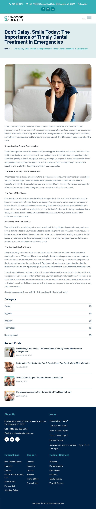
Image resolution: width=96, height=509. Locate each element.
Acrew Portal (10, 481)
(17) (90, 306)
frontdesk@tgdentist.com (22, 433)
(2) (90, 320)
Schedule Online (11, 490)
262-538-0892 (17, 4)
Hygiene (8, 313)
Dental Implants (56, 466)
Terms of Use (32, 479)
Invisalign (53, 461)
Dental (7, 306)
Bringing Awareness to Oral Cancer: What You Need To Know (43, 392)
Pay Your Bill (9, 486)
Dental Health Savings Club (13, 476)
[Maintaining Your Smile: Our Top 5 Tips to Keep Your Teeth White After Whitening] (9, 367)
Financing (31, 466)
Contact (7, 470)
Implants (8, 320)
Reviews (30, 474)
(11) (90, 313)
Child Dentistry (56, 479)
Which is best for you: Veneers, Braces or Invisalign (39, 377)
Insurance (8, 466)
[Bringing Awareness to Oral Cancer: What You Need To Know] (9, 396)
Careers (30, 470)
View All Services (57, 483)
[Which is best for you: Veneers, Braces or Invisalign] (9, 381)
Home (7, 49)
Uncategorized (11, 335)
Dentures (53, 474)
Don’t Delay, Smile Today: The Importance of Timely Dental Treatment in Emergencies (49, 350)
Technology (9, 328)
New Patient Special (13, 461)
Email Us (83, 4)
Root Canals (55, 470)
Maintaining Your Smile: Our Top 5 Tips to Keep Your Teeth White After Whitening (53, 363)
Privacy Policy (32, 483)
